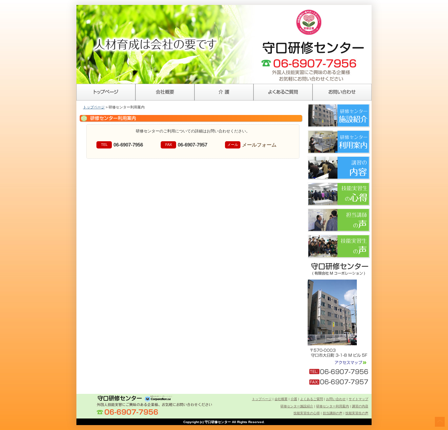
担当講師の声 (332, 413)
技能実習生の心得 (307, 413)
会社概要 (164, 92)
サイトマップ (358, 399)
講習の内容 (360, 406)
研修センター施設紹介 (296, 406)
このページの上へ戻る (440, 422)
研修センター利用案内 (332, 406)
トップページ (105, 92)
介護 (224, 92)
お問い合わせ (342, 92)
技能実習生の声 (356, 413)
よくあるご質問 (283, 92)
